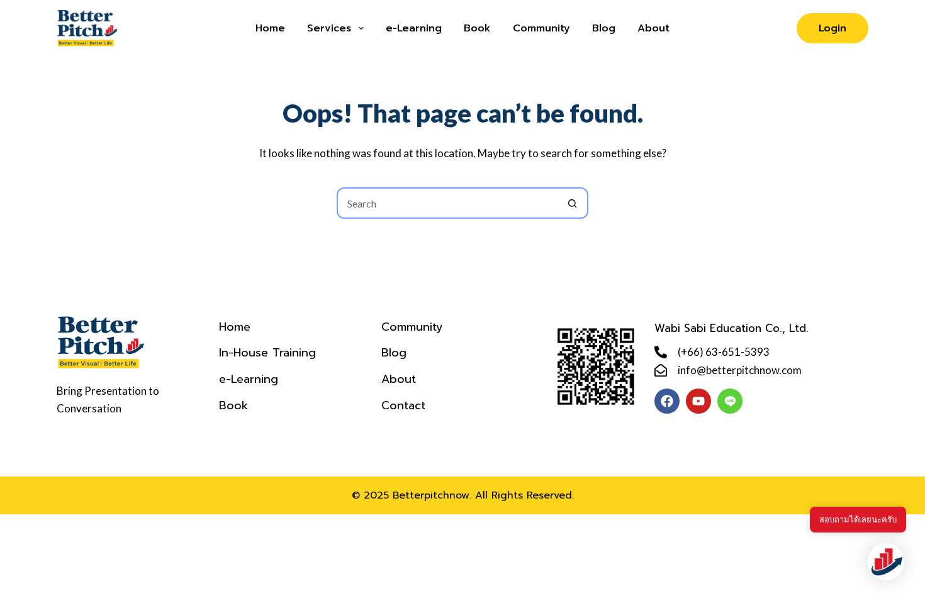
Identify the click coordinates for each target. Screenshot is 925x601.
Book (477, 28)
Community (541, 28)
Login (832, 28)
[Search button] (572, 203)
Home (270, 28)
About (653, 28)
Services (329, 28)
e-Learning (414, 28)
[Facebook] (667, 401)
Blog (603, 28)
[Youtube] (698, 401)
